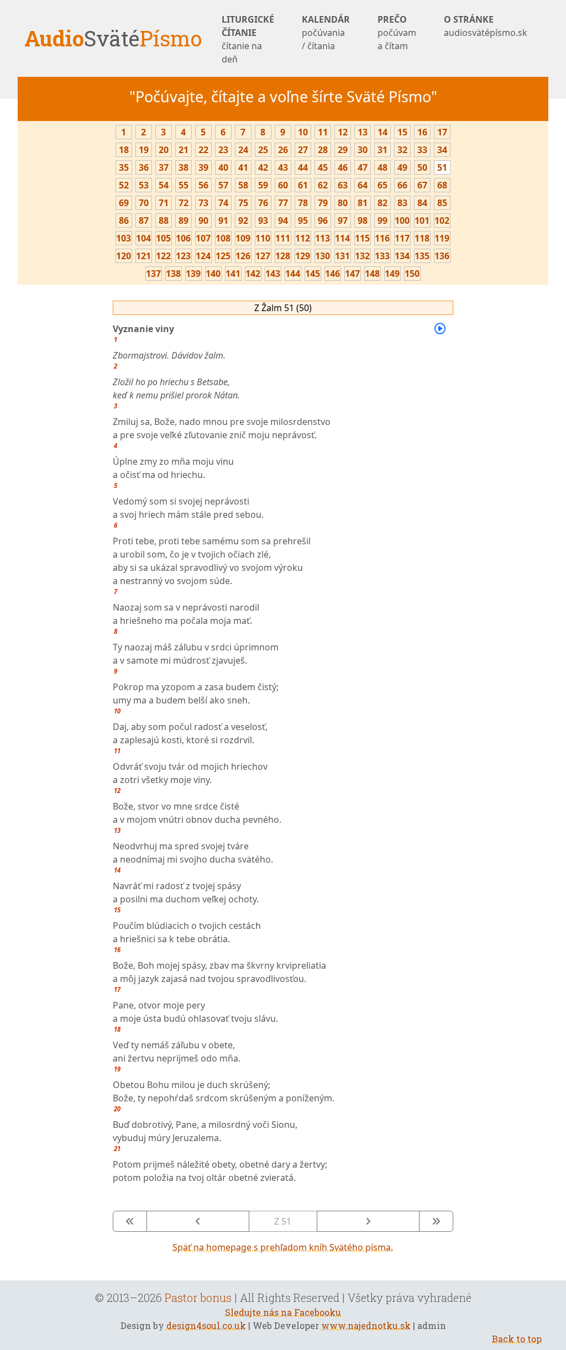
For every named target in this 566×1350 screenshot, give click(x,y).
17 (442, 132)
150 (412, 273)
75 (243, 203)
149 (392, 273)
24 (243, 150)
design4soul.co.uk (206, 1325)
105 (163, 238)
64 (363, 185)
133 (382, 256)
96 (323, 220)
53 (144, 185)
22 (203, 150)
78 (303, 203)
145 (312, 273)
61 (303, 185)
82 (382, 203)
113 (322, 238)
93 (263, 220)
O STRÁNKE (485, 26)
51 (442, 167)
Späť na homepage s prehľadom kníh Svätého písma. (282, 1247)
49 (402, 167)
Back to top (517, 1338)
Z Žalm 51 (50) (283, 308)
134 (402, 256)
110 (262, 238)
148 (372, 273)
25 (263, 150)
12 (343, 132)
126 (242, 256)
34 (442, 150)
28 (323, 150)
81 (363, 203)
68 (442, 185)
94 (283, 220)
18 (124, 150)
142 (252, 273)
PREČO (397, 32)
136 (441, 256)
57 (223, 185)
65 (382, 185)
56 (203, 185)
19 (144, 150)
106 (183, 238)
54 (164, 185)
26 (283, 150)
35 (124, 167)
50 (422, 167)
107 (203, 238)
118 (422, 238)
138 (173, 273)
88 (164, 220)
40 (223, 167)
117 (402, 238)
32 (402, 150)
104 (143, 238)
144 (292, 273)
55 (183, 185)
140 (213, 273)
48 (382, 167)
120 (123, 256)
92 (243, 220)
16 (422, 132)
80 (343, 203)
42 (263, 167)
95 (303, 220)
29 (343, 150)
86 (124, 220)
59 (263, 185)
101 (422, 220)
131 (342, 256)
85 (442, 203)
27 (303, 150)
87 (144, 220)
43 (283, 167)
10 (303, 132)
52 (124, 185)
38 (183, 167)
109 (242, 238)
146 (332, 273)
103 (123, 238)
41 (243, 167)
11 (323, 132)
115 (362, 238)
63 (343, 185)
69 (124, 203)
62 (323, 185)
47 (363, 167)
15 (402, 132)
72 (183, 203)
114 (342, 238)
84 (422, 203)
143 (272, 273)
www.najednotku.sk (366, 1325)
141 (233, 273)
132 (362, 256)
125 (223, 256)
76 (263, 203)
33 (422, 150)
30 (363, 150)
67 (422, 185)
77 (283, 203)
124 (203, 256)
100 (402, 220)
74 (223, 203)
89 (183, 220)
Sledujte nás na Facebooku (283, 1312)
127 (262, 256)
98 (363, 220)
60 (283, 185)
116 (382, 238)
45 (323, 167)
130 (322, 256)
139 (193, 273)
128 (282, 256)
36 (144, 167)
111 (282, 238)
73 (203, 203)
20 (164, 150)
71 (164, 203)
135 (422, 256)
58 (243, 185)
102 (441, 220)
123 (183, 256)
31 (382, 150)
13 (363, 132)
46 (343, 167)
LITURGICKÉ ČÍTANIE (248, 39)
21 (183, 150)
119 (441, 238)
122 (163, 256)
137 (153, 273)
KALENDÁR (326, 32)
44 (303, 167)
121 (143, 256)
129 (302, 256)
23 (223, 150)
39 (203, 167)
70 (144, 203)
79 (323, 203)
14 (382, 132)
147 (352, 273)
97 (343, 220)
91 (223, 220)
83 (402, 203)
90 (203, 220)
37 (164, 167)
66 (402, 185)
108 (223, 238)
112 (302, 238)
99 (382, 220)
